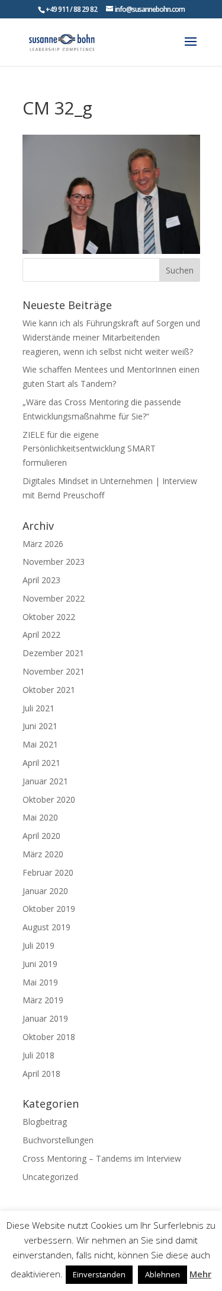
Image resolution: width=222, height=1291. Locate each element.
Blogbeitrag (44, 1121)
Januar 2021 (45, 781)
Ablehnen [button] (162, 1274)
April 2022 (41, 634)
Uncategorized (50, 1176)
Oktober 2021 (48, 689)
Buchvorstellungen (58, 1140)
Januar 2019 (45, 1018)
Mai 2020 (40, 817)
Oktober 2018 (48, 1036)
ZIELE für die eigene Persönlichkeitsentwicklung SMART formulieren (89, 449)
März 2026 (42, 543)
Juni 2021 (39, 726)
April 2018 (41, 1073)
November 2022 (53, 598)
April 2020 (41, 835)
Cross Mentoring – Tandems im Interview (101, 1158)
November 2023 (53, 561)
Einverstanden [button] (99, 1274)
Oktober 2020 (48, 799)
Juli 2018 (38, 1055)
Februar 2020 (47, 872)
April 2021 (41, 762)
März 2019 (42, 1000)
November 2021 (53, 671)
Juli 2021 (38, 708)
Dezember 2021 (53, 653)
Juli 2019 (38, 945)
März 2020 (42, 854)
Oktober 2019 (48, 908)
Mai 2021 (40, 744)
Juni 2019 (39, 963)
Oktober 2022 (48, 616)
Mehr (200, 1274)
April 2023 (41, 580)
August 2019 (46, 927)
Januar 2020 (45, 890)
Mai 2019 (40, 982)
